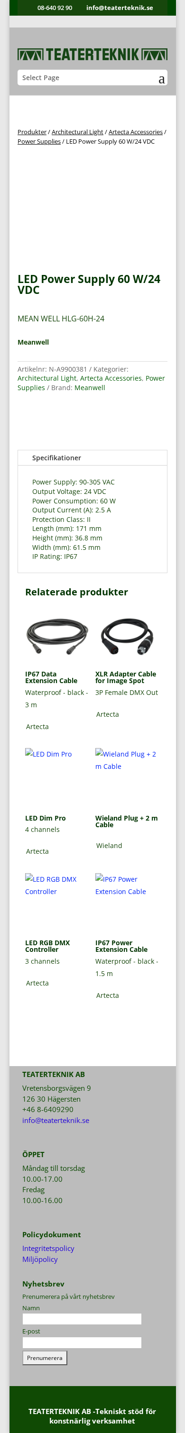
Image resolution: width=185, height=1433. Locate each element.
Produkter (32, 132)
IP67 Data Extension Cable (51, 677)
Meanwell (89, 387)
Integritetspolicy (48, 1248)
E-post (31, 1331)
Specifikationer (56, 457)
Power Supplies (39, 141)
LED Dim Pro (45, 817)
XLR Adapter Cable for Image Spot (125, 677)
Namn (31, 1308)
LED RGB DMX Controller (47, 946)
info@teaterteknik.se (55, 1120)
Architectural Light (77, 132)
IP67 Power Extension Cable (121, 946)
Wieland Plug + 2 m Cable (126, 821)
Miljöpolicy (40, 1259)
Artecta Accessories (136, 132)
